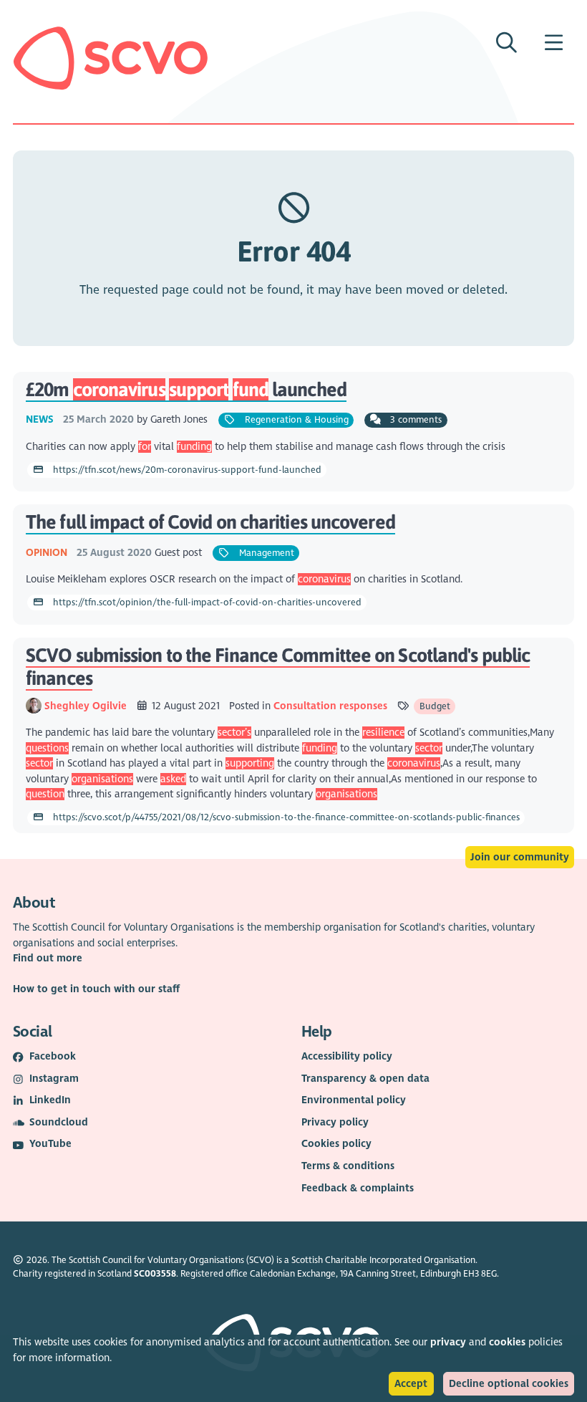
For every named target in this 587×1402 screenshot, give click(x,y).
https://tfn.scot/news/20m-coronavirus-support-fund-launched (185, 470)
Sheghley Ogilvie (87, 706)
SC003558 (155, 1273)
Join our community (519, 857)
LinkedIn (50, 1100)
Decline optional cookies (508, 1384)
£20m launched (186, 389)
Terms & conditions (347, 1166)
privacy (448, 1342)
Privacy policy (335, 1122)
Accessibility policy (346, 1056)
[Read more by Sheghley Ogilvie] (34, 706)
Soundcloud (58, 1122)
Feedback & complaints (357, 1188)
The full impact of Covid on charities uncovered (210, 522)
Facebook (52, 1056)
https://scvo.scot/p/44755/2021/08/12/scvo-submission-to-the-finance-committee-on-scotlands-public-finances (285, 817)
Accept (410, 1384)
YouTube (50, 1144)
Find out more (47, 958)
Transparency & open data (365, 1078)
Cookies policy (336, 1144)
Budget (434, 706)
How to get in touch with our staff (96, 989)
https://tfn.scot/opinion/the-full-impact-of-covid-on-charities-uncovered (206, 602)
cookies (507, 1342)
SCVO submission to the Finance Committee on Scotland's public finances (278, 666)
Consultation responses (330, 706)
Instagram (54, 1078)
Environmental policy (353, 1100)
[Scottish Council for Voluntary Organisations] (110, 58)
